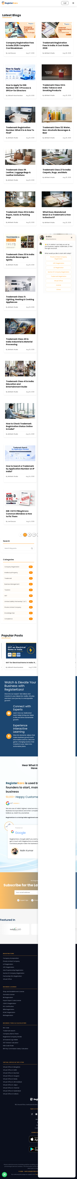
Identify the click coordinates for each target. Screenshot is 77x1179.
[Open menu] (73, 3)
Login (65, 3)
